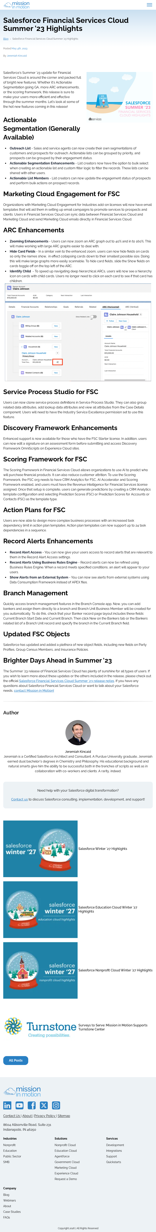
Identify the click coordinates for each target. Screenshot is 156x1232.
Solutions (61, 1138)
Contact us (19, 799)
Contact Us (12, 1116)
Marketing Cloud (66, 1167)
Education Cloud (66, 1150)
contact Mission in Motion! (34, 691)
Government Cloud (67, 1162)
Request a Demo (66, 1179)
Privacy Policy (45, 1116)
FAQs (6, 1217)
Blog (5, 38)
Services (112, 1138)
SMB (6, 1162)
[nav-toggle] (149, 5)
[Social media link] (7, 1105)
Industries (10, 1138)
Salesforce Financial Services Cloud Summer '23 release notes (66, 681)
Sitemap (64, 1116)
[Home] (16, 4)
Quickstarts (113, 1162)
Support (111, 1156)
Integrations (114, 1150)
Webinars (9, 1200)
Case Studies (12, 1211)
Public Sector (12, 1156)
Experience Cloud (66, 1173)
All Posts (16, 1060)
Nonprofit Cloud (65, 1145)
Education (10, 1150)
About (27, 1116)
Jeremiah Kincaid (17, 55)
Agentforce (62, 1156)
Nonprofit (9, 1145)
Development (115, 1145)
